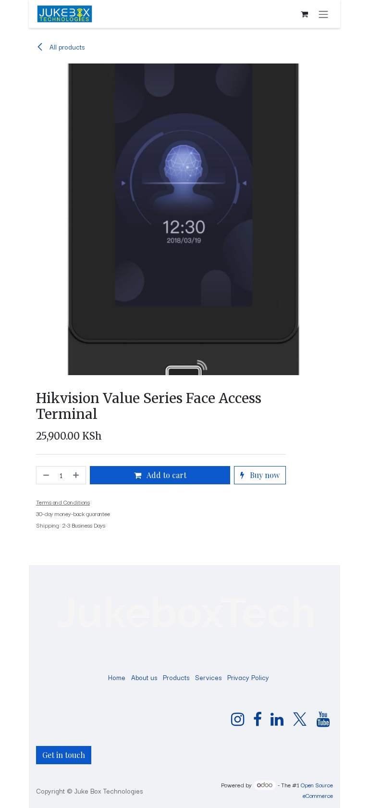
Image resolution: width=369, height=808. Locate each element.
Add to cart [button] (165, 475)
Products (176, 677)
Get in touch (63, 755)
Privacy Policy (248, 677)
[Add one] (77, 475)
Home (116, 677)
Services (208, 677)
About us (144, 677)
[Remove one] (45, 475)
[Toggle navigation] (323, 14)
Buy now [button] (264, 475)
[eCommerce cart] (304, 14)
